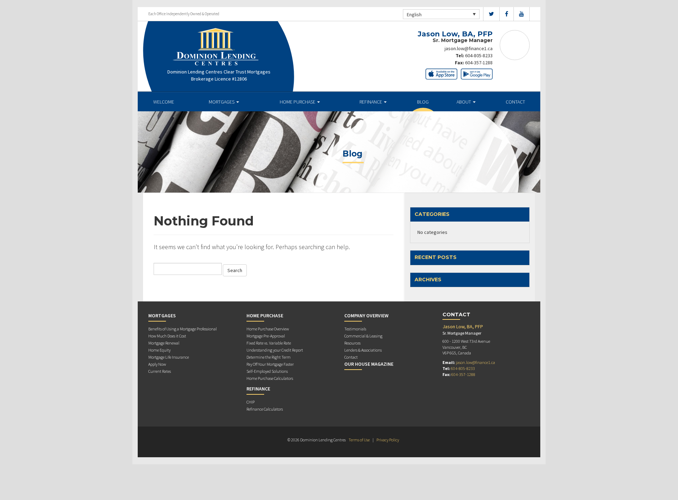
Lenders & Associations (363, 350)
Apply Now (157, 364)
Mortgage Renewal (163, 343)
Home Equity (159, 350)
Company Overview (366, 315)
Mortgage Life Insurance (168, 357)
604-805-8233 (479, 55)
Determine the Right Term (268, 357)
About (464, 102)
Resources (352, 343)
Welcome (163, 102)
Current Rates (159, 371)
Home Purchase (298, 102)
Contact (515, 102)
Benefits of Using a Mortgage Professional (182, 328)
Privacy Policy (387, 439)
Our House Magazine (368, 364)
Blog (423, 102)
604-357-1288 (479, 62)
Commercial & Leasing (363, 336)
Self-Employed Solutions (267, 371)
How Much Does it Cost (167, 336)
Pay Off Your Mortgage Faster (270, 364)
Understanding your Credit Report (274, 350)
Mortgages (222, 102)
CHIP (250, 402)
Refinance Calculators (264, 409)
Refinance (371, 102)
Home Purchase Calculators (269, 378)
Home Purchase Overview (267, 328)
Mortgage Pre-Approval (265, 336)
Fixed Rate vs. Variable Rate (268, 343)
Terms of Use (359, 439)
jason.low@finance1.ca (469, 48)
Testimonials (355, 328)
